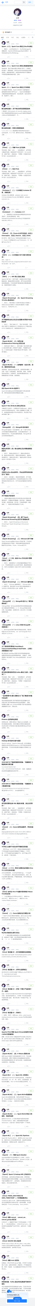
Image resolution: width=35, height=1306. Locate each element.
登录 (29, 2)
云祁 (8, 42)
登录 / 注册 (17, 1301)
